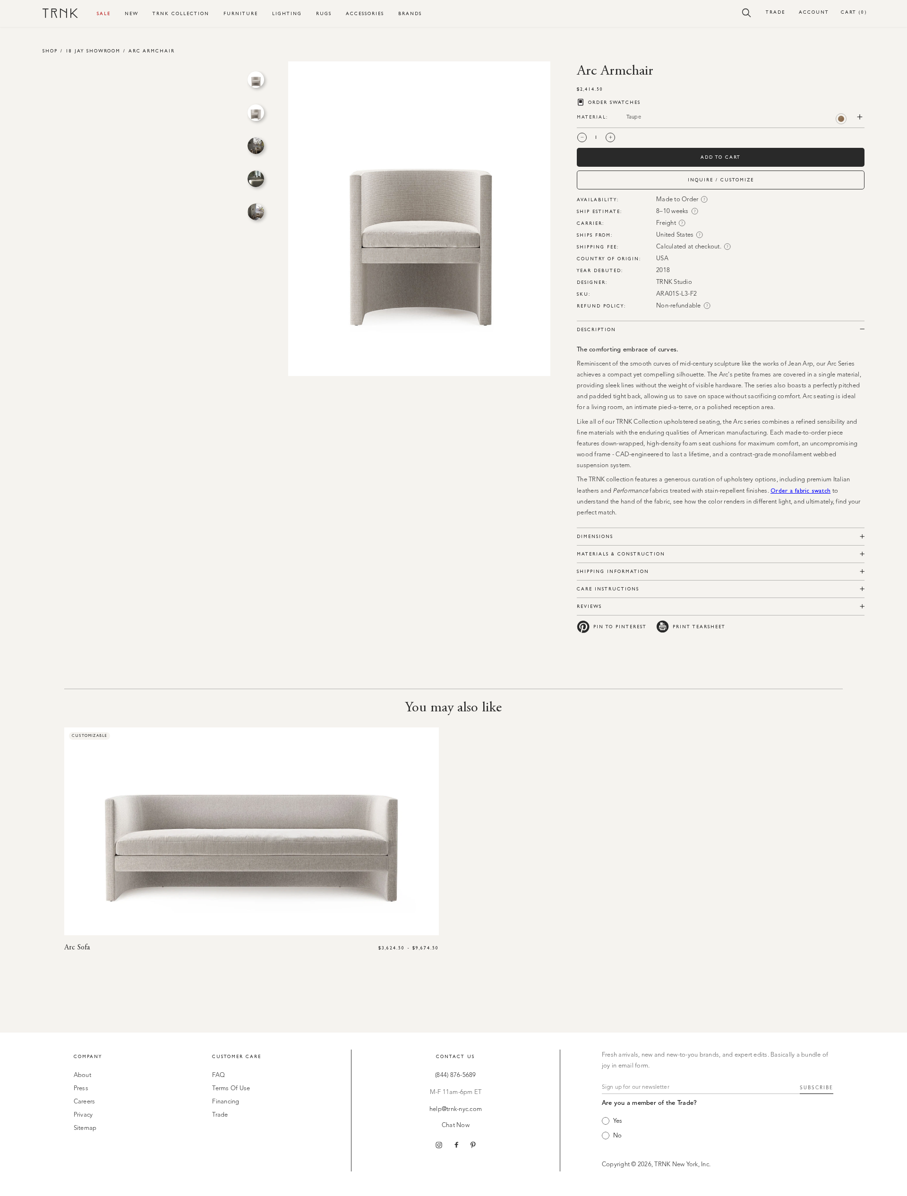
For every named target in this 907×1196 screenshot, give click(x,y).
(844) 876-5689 (455, 1075)
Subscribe (816, 1087)
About (82, 1075)
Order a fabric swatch (800, 490)
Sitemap (85, 1128)
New (131, 13)
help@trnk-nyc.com (455, 1109)
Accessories (365, 13)
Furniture (240, 13)
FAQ (218, 1075)
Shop (50, 50)
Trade (775, 12)
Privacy (83, 1115)
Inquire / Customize (721, 179)
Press (81, 1088)
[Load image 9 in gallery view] (256, 179)
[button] (747, 12)
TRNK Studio (674, 282)
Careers (84, 1102)
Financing (225, 1102)
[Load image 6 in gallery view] (256, 79)
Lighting (287, 13)
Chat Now (456, 1125)
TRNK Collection (181, 13)
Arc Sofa (77, 947)
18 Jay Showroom (93, 50)
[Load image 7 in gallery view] (256, 112)
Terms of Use (231, 1088)
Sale (104, 13)
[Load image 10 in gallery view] (256, 212)
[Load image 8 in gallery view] (256, 145)
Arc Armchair (151, 50)
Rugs (324, 13)
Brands (410, 13)
